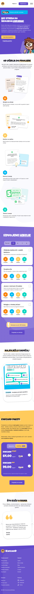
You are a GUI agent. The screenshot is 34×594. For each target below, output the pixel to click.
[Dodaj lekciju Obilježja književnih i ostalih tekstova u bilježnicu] (29, 250)
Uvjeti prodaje (4, 565)
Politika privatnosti (5, 567)
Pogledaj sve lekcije (17, 332)
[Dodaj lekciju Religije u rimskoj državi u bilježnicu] (29, 305)
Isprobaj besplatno (8, 37)
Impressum (3, 571)
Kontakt (19, 571)
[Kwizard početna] (2, 3)
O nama (19, 569)
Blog (19, 565)
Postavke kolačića (5, 585)
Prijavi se (3, 580)
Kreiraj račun (4, 582)
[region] (17, 383)
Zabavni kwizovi (21, 567)
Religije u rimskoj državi (12, 304)
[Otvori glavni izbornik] (31, 3)
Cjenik (19, 560)
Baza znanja (20, 563)
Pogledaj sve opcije (17, 482)
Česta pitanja (4, 560)
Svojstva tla (8, 269)
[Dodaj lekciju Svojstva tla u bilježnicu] (29, 269)
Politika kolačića (4, 569)
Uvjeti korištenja (4, 563)
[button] (29, 455)
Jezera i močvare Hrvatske (13, 286)
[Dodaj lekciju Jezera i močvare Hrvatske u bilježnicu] (29, 286)
